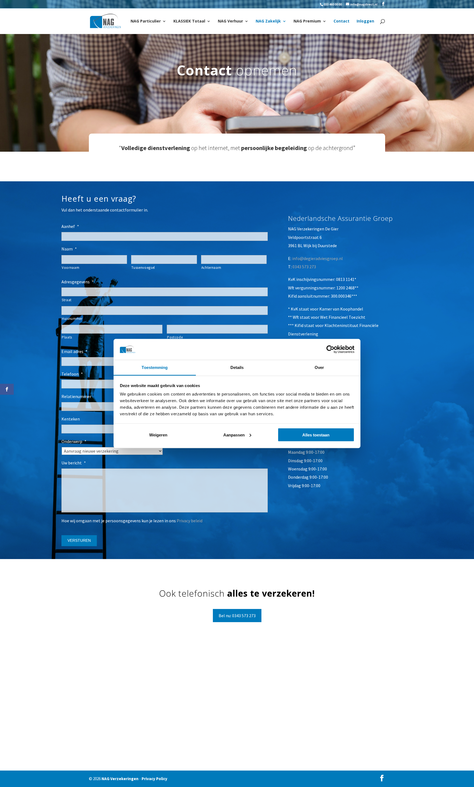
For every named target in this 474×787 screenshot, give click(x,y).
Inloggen (365, 21)
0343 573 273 (304, 266)
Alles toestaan (315, 434)
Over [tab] (319, 367)
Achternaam (211, 267)
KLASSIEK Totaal (189, 21)
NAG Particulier (146, 21)
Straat (67, 300)
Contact (341, 21)
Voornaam (70, 267)
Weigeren (158, 434)
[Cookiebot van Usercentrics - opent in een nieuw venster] (330, 349)
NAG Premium (307, 21)
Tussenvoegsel (143, 267)
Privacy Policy (154, 778)
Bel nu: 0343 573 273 (237, 615)
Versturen (79, 540)
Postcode (175, 337)
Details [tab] (237, 367)
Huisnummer (72, 318)
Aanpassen (234, 434)
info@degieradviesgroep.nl (317, 258)
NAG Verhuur (230, 21)
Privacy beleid (189, 520)
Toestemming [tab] (155, 367)
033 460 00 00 (333, 4)
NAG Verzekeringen (120, 778)
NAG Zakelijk (268, 21)
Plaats (67, 337)
